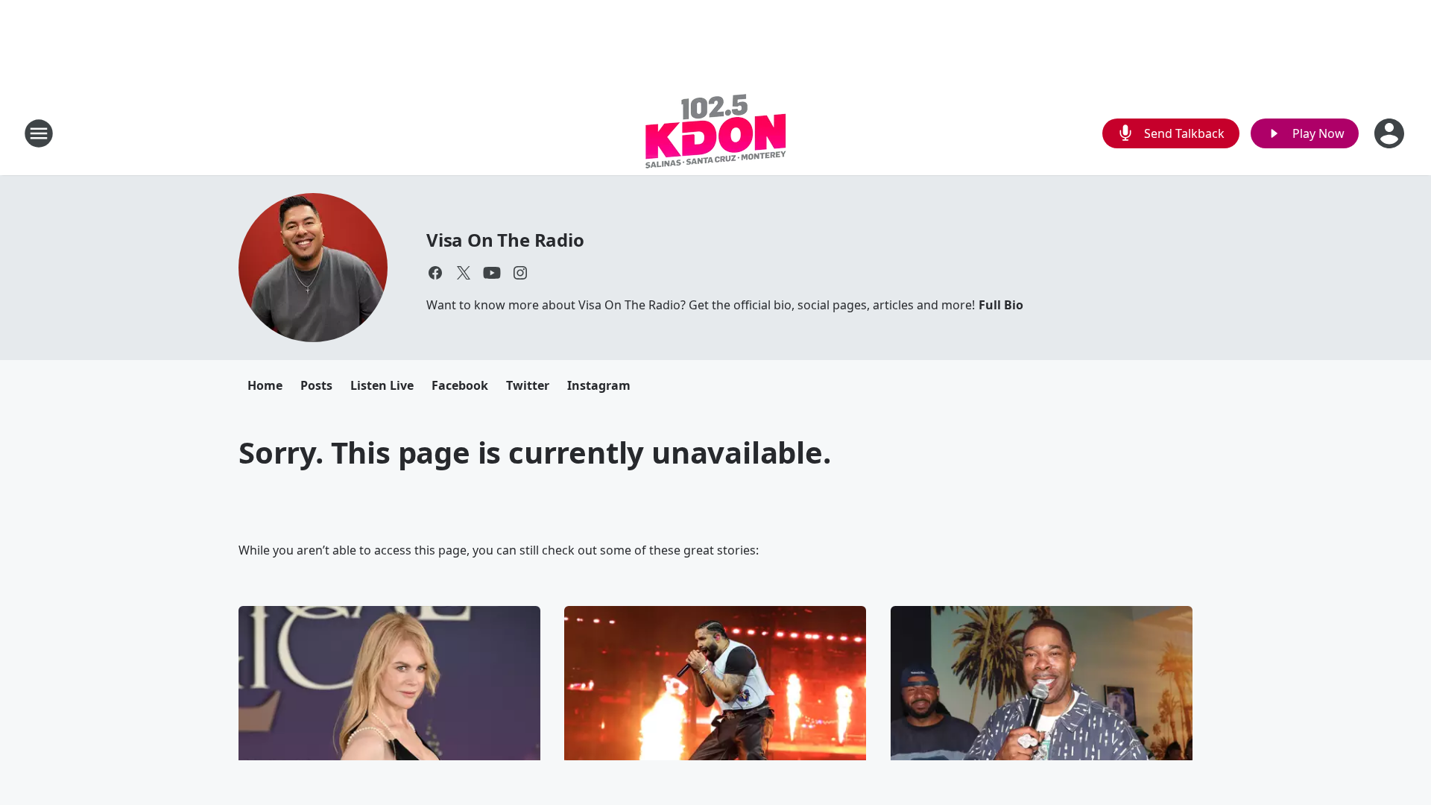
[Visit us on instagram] (520, 273)
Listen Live (382, 385)
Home (264, 385)
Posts (316, 385)
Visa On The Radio (505, 239)
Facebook (460, 385)
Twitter (527, 385)
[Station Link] (715, 133)
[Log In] (1390, 133)
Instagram (599, 385)
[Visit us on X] (464, 273)
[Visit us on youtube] (492, 273)
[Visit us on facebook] (435, 273)
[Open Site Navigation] (39, 133)
